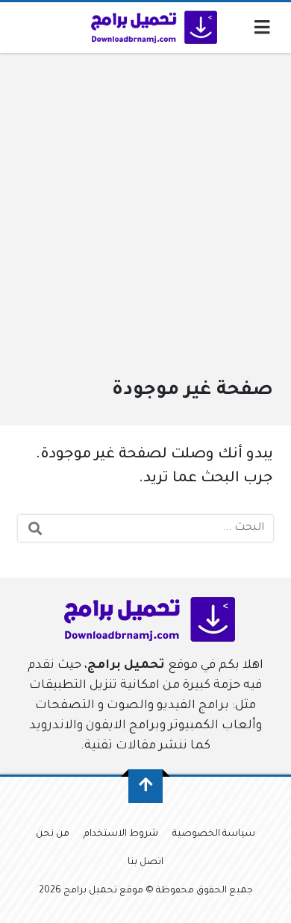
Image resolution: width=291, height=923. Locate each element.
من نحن (52, 834)
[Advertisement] (145, 223)
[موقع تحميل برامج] (151, 28)
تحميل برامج (126, 665)
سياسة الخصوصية (213, 834)
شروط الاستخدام (121, 834)
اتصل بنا (145, 862)
